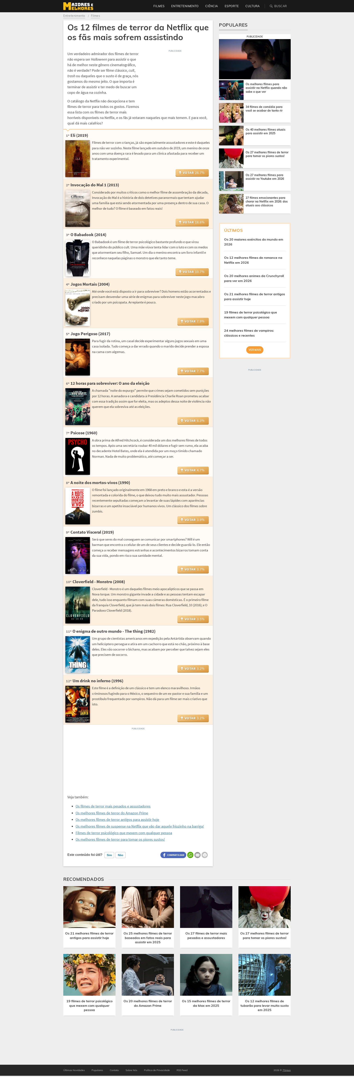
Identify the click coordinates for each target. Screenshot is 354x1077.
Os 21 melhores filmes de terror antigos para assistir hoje (254, 296)
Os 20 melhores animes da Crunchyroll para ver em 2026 (254, 278)
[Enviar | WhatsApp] (190, 855)
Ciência (211, 6)
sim (109, 855)
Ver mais (255, 349)
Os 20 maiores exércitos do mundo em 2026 (253, 241)
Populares (97, 1070)
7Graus (287, 1070)
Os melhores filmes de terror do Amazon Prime (112, 813)
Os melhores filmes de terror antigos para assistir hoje (117, 819)
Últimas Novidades (74, 1070)
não (120, 855)
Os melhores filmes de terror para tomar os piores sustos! (120, 839)
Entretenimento (185, 6)
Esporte (232, 6)
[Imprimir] (205, 855)
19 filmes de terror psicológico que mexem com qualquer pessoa (250, 314)
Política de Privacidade (157, 1070)
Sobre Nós (131, 1070)
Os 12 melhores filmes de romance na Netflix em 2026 (253, 260)
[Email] (197, 855)
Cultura (252, 6)
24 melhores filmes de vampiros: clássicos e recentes (249, 332)
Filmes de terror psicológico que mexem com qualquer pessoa (124, 832)
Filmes (159, 6)
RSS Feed (182, 1070)
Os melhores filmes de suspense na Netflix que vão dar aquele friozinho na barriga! (140, 826)
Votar (194, 172)
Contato (114, 1070)
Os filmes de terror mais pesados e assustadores (113, 806)
